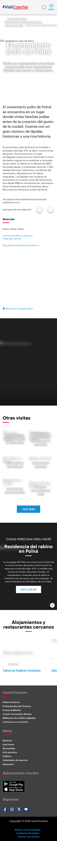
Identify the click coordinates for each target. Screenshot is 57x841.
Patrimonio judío (14, 25)
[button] (44, 7)
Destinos (7, 740)
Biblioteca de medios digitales (19, 717)
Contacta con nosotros (15, 721)
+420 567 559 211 (12, 238)
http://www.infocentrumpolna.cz (21, 245)
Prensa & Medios (12, 710)
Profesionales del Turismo (17, 706)
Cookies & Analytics (27, 833)
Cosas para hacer (17, 18)
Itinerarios (8, 764)
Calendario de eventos (15, 760)
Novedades (9, 748)
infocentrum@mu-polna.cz (18, 235)
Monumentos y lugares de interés (23, 22)
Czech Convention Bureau (17, 714)
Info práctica (10, 752)
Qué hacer (8, 744)
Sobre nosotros (11, 702)
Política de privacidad (27, 829)
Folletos (7, 756)
